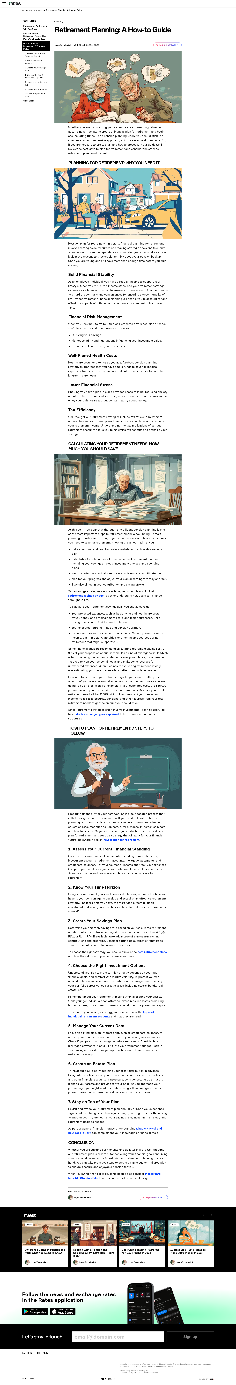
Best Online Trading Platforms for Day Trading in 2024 (140, 1251)
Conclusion (28, 101)
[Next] (211, 1215)
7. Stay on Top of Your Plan (35, 95)
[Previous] (204, 1215)
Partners (42, 1353)
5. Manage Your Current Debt (36, 83)
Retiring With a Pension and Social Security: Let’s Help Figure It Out (93, 1252)
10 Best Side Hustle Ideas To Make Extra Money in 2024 (188, 1251)
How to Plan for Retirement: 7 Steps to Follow (34, 46)
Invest (39, 10)
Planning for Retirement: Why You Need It (35, 27)
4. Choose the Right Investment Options (34, 76)
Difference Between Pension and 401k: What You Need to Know (45, 1251)
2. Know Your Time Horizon (33, 62)
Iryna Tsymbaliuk (62, 45)
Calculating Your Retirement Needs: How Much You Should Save (34, 36)
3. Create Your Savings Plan (35, 69)
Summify (145, 1373)
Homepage (27, 10)
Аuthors (27, 1353)
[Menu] (4, 3)
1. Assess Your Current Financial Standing (35, 54)
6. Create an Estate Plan (36, 89)
